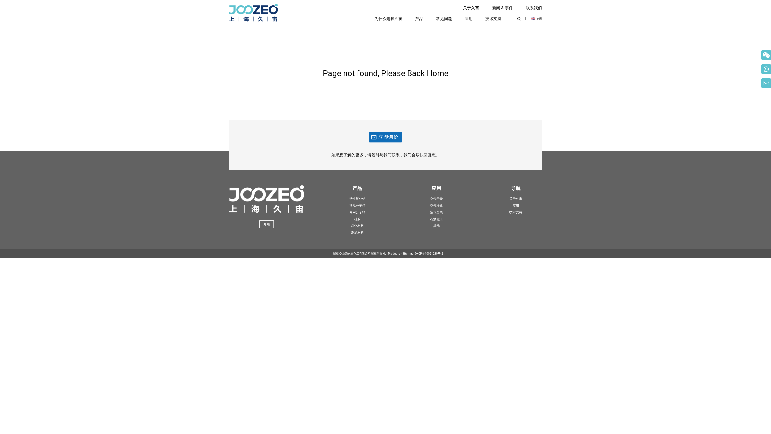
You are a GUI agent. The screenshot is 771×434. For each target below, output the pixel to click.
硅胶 (357, 219)
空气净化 (436, 206)
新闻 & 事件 (502, 7)
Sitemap (407, 253)
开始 (266, 224)
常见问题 (444, 18)
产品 (419, 18)
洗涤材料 (357, 232)
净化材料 (357, 226)
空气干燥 (436, 199)
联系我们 (534, 7)
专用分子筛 (357, 212)
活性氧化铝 (357, 199)
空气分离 (436, 212)
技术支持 (493, 18)
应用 (469, 18)
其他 (436, 226)
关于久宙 (471, 7)
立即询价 (388, 137)
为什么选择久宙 (388, 18)
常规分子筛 (357, 206)
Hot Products (391, 253)
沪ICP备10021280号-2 (429, 253)
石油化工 (436, 219)
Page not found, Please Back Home (385, 73)
